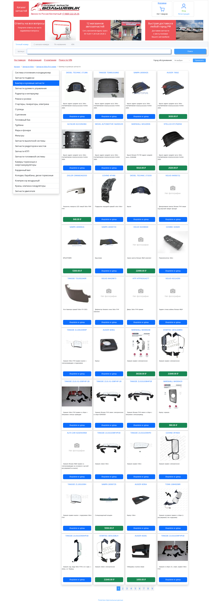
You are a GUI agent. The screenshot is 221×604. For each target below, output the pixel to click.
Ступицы (19, 109)
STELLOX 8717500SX (173, 124)
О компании (50, 59)
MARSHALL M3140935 (140, 124)
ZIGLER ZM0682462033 (77, 175)
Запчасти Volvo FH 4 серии (46, 67)
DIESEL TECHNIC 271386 (77, 73)
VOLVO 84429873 (108, 278)
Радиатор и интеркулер (27, 93)
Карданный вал (22, 170)
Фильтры (19, 135)
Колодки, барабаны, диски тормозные (34, 175)
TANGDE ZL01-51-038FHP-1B (108, 381)
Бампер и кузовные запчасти (29, 83)
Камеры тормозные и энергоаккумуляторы (26, 163)
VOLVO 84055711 (172, 175)
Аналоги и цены (77, 116)
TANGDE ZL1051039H (77, 484)
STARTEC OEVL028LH (108, 536)
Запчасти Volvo (28, 67)
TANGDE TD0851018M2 (109, 73)
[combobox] (93, 51)
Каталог (17, 67)
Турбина (19, 125)
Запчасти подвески (24, 77)
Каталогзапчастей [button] (21, 9)
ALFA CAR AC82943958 (77, 433)
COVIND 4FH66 (108, 175)
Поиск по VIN (65, 59)
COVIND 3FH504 (173, 433)
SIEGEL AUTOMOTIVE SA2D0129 (109, 124)
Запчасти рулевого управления (31, 88)
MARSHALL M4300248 (140, 330)
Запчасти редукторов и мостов (30, 146)
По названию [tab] (60, 44)
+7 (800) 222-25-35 (70, 13)
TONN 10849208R (172, 484)
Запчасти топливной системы (30, 156)
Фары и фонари (23, 130)
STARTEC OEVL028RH (172, 330)
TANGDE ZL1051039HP (77, 330)
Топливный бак (22, 119)
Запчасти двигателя (25, 191)
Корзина (162, 3)
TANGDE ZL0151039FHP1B (172, 536)
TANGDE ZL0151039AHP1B (76, 536)
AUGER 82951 (109, 330)
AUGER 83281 (141, 536)
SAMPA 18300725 (109, 484)
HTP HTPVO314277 (141, 278)
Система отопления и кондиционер (33, 72)
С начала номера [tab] (41, 44)
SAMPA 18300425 (141, 73)
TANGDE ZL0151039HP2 (140, 433)
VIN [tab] (72, 44)
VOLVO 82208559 (140, 227)
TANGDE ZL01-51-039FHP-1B (76, 381)
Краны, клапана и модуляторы (30, 185)
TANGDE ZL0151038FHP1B (108, 433)
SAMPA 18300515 (77, 227)
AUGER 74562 (173, 73)
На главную (20, 59)
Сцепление (20, 114)
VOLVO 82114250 (172, 278)
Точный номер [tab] (22, 44)
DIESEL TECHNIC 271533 (141, 175)
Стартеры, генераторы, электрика (32, 104)
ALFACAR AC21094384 (76, 124)
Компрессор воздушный (27, 180)
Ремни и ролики (23, 98)
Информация (34, 59)
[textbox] (99, 51)
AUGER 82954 (141, 484)
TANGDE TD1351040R (77, 278)
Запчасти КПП (22, 151)
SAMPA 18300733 (109, 227)
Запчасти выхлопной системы (30, 140)
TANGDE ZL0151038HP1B (141, 381)
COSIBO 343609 (173, 227)
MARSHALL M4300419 (172, 381)
